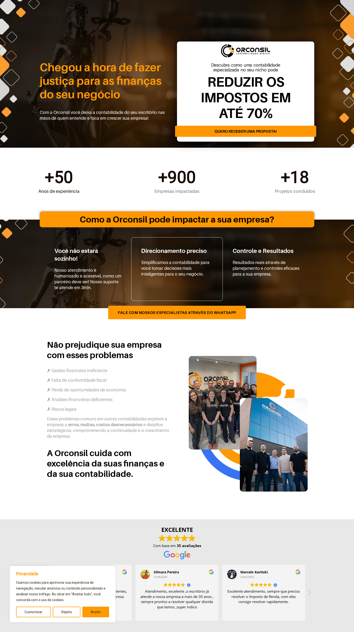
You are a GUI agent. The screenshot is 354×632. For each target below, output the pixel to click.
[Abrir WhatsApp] (342, 619)
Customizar (33, 612)
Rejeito (66, 612)
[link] (245, 132)
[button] (309, 594)
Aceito (96, 612)
